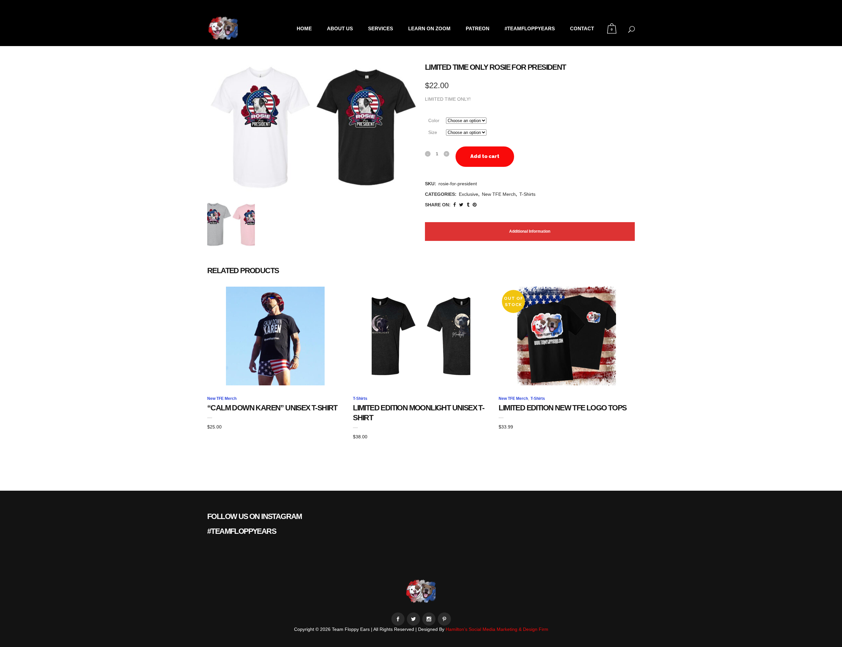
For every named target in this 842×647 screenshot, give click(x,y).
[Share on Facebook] (454, 204)
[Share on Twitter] (461, 204)
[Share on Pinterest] (475, 204)
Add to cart (484, 156)
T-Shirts (527, 194)
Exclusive (468, 194)
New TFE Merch (499, 194)
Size (432, 132)
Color (433, 120)
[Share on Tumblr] (468, 204)
